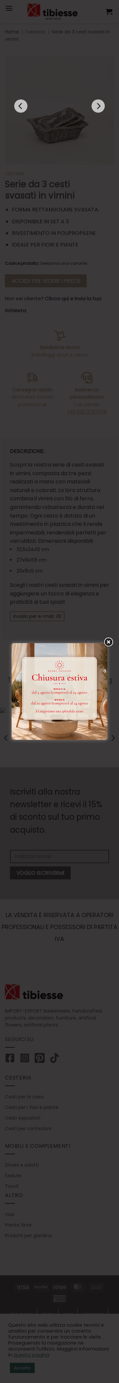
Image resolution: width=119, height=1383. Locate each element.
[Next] (98, 106)
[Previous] (20, 106)
